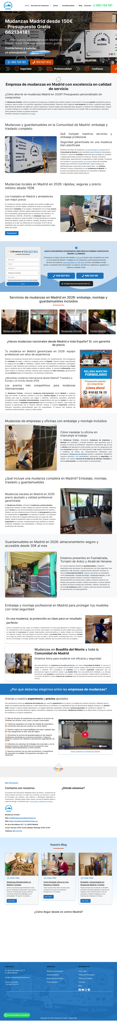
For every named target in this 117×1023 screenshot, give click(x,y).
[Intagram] (86, 990)
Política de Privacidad (86, 975)
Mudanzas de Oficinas (55, 978)
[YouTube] (83, 990)
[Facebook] (79, 990)
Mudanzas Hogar (12, 331)
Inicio (27, 5)
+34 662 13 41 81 (11, 984)
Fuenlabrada (69, 575)
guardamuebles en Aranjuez (82, 161)
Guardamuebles (68, 5)
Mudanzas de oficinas (78, 454)
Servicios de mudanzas (40, 5)
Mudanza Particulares (55, 971)
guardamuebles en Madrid (96, 150)
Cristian (12, 878)
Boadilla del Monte (68, 665)
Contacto (87, 5)
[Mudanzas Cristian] (8, 5)
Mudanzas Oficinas (71, 331)
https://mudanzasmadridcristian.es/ (23, 821)
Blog (80, 5)
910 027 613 (31, 251)
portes (79, 257)
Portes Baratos (52, 982)
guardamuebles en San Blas (73, 262)
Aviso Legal (28, 280)
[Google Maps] (89, 990)
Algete (33, 114)
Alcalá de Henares (98, 575)
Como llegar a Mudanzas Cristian (41, 801)
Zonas (55, 5)
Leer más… (12, 901)
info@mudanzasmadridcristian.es (22, 818)
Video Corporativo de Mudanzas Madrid (85, 751)
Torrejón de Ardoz (82, 575)
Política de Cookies (85, 978)
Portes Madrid (98, 331)
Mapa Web (73, 1018)
